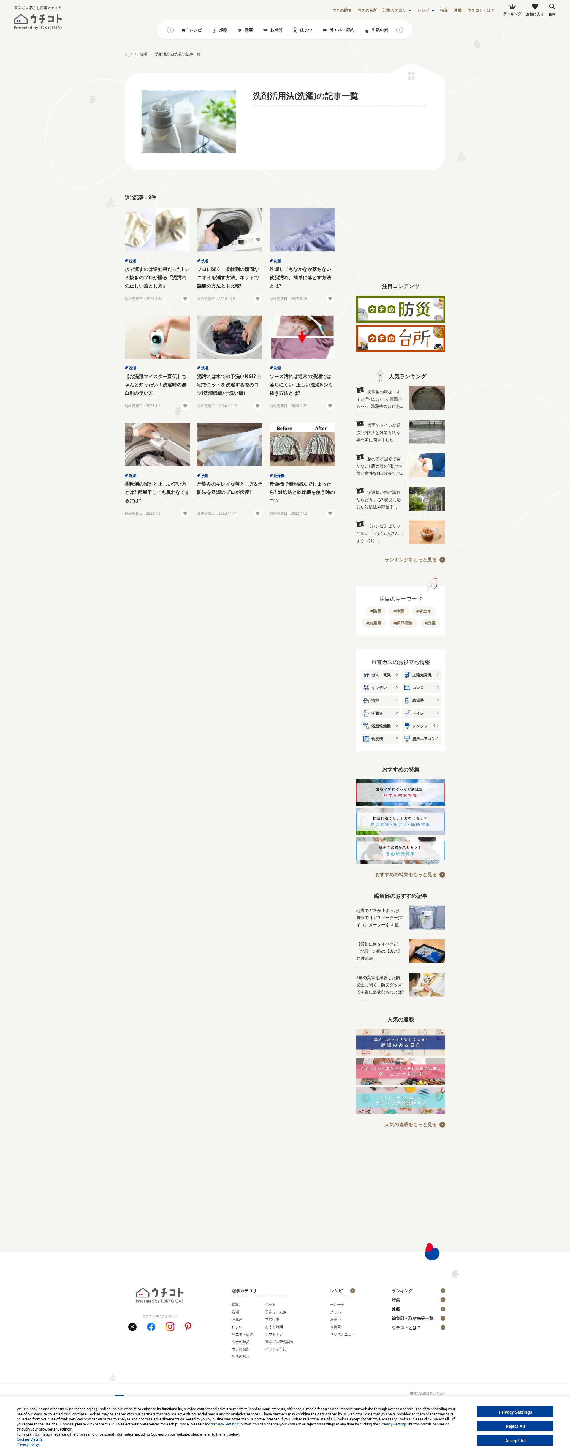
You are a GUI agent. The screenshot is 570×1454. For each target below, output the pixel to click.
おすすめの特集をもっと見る (406, 874)
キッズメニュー (342, 1334)
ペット (270, 1304)
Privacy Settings (515, 1412)
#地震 (398, 611)
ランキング (402, 1290)
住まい (306, 29)
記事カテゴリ (394, 10)
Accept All (515, 1440)
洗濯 (249, 29)
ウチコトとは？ (481, 10)
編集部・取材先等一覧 (412, 1318)
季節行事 (272, 1319)
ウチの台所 (241, 1349)
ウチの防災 (241, 1341)
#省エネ (423, 611)
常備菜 (335, 1326)
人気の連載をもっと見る (411, 1124)
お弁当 (335, 1319)
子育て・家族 (275, 1311)
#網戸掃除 (403, 623)
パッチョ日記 (275, 1349)
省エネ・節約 (342, 29)
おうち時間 (274, 1326)
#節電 (430, 623)
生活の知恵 (382, 29)
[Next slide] (399, 30)
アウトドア (274, 1334)
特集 (444, 10)
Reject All (515, 1426)
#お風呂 (373, 623)
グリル (335, 1311)
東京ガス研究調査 (279, 1341)
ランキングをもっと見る (411, 559)
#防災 (375, 611)
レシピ (423, 10)
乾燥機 (279, 475)
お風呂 (276, 29)
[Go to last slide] (170, 30)
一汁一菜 (337, 1304)
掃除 (223, 29)
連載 (458, 10)
